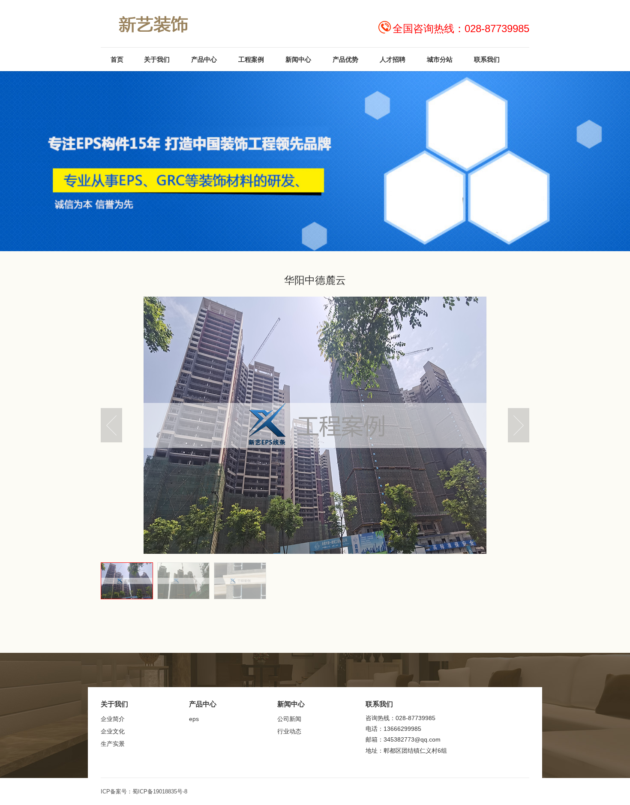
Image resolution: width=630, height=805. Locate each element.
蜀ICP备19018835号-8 (159, 791)
